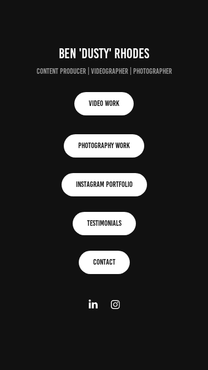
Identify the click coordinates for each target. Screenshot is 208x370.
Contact (104, 262)
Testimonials (104, 223)
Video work (104, 103)
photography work (104, 145)
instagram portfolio (104, 184)
